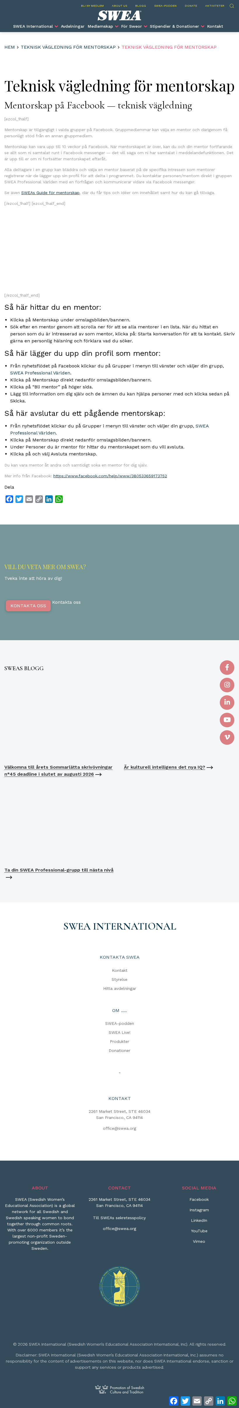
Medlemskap (100, 26)
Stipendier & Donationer (174, 26)
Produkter (119, 1041)
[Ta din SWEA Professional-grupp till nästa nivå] (59, 822)
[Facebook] (227, 667)
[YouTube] (227, 720)
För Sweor (131, 26)
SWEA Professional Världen (40, 373)
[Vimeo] (227, 737)
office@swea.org (119, 1128)
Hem (9, 47)
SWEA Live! (120, 1032)
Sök (232, 5)
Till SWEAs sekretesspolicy (119, 1217)
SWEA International (33, 26)
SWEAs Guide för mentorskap (50, 192)
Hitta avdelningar (119, 988)
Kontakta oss (28, 605)
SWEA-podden (165, 5)
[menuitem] (35, 26)
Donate (191, 5)
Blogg (140, 5)
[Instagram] (227, 685)
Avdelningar (73, 26)
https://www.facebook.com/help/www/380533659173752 (110, 476)
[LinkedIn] (227, 702)
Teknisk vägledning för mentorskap (68, 47)
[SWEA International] (119, 15)
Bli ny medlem (92, 5)
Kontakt (215, 26)
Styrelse (119, 979)
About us (119, 5)
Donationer (119, 1050)
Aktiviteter (214, 5)
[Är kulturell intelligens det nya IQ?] (179, 719)
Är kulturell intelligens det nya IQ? (164, 767)
